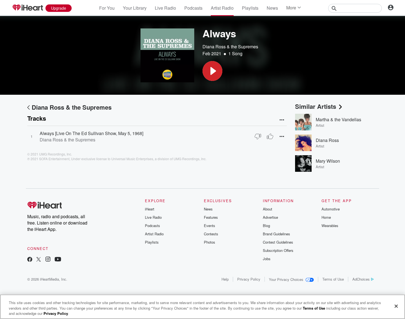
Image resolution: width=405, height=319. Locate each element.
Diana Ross (327, 140)
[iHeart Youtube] (58, 260)
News (272, 8)
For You (107, 8)
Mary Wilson (328, 161)
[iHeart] (27, 8)
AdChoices (361, 279)
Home (326, 217)
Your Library (135, 8)
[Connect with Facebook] (29, 260)
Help (225, 279)
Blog (266, 225)
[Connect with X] (38, 260)
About (267, 209)
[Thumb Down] (258, 136)
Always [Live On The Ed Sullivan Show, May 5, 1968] (91, 133)
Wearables (330, 225)
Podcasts (193, 8)
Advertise (270, 217)
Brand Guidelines (276, 233)
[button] (212, 71)
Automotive (331, 209)
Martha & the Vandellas (338, 119)
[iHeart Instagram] (47, 260)
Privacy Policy (248, 279)
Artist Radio (222, 8)
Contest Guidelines (278, 242)
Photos (209, 242)
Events (209, 225)
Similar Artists (315, 106)
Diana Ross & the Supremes (230, 46)
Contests (211, 233)
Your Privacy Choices (286, 279)
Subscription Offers (278, 250)
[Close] (396, 306)
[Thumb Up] (270, 136)
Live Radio (165, 8)
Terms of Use (333, 279)
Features (211, 217)
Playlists (250, 8)
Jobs (267, 258)
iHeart (149, 209)
